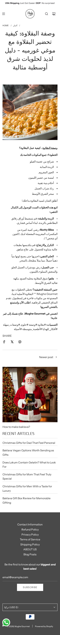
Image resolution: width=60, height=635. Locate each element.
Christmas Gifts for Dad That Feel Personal (28, 442)
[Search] (46, 13)
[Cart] (54, 13)
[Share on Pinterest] (20, 341)
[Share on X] (12, 341)
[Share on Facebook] (4, 341)
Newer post (46, 357)
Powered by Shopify (44, 626)
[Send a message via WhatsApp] (6, 622)
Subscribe (30, 587)
